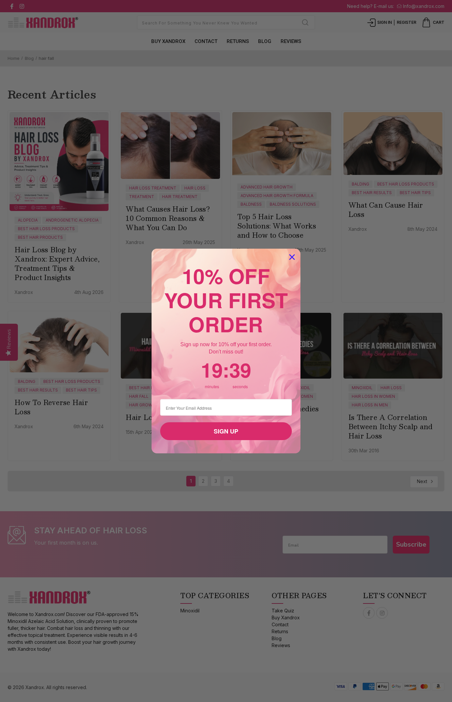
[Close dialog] (292, 257)
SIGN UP (226, 431)
